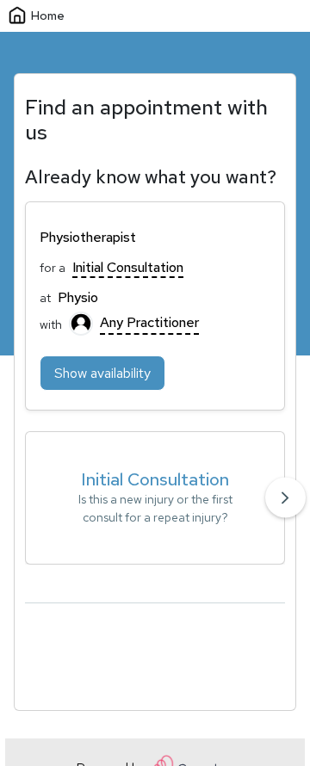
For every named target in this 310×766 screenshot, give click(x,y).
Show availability (102, 373)
